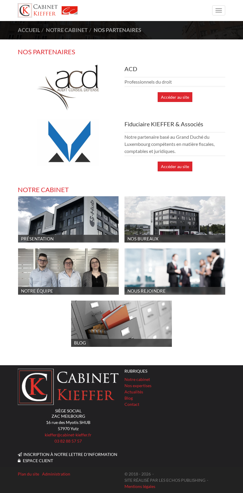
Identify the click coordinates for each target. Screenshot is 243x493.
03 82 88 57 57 (68, 440)
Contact (131, 404)
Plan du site (28, 473)
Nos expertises (137, 385)
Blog (128, 398)
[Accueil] (68, 387)
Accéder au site (175, 97)
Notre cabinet (137, 379)
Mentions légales (139, 486)
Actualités (133, 391)
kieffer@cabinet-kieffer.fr (68, 434)
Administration (56, 473)
